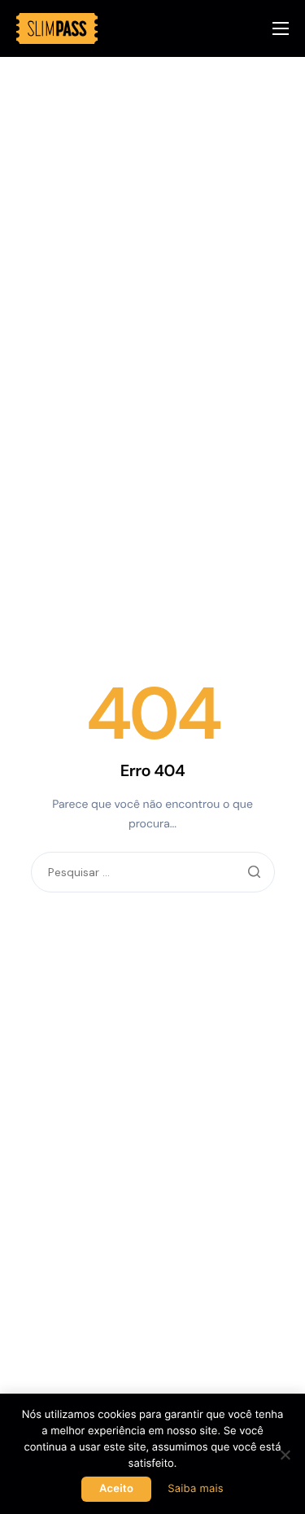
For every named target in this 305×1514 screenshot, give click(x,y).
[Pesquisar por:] (153, 873)
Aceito (116, 1488)
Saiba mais (196, 1488)
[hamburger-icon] (280, 28)
